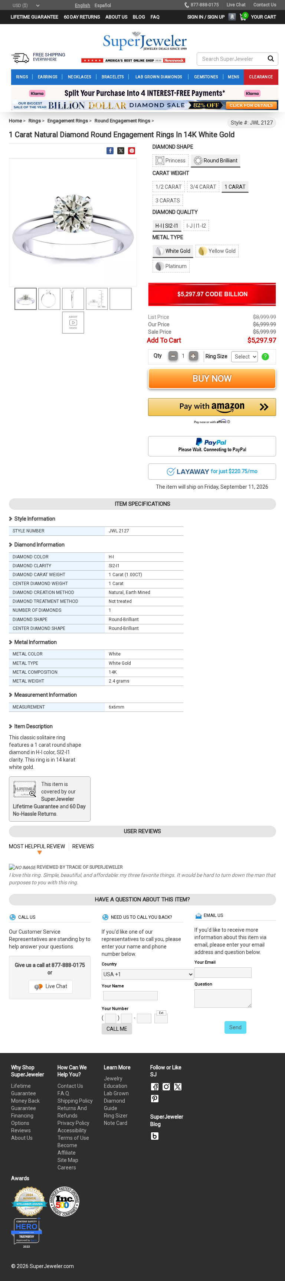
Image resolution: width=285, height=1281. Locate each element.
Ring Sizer (116, 1116)
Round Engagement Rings (122, 120)
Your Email (205, 962)
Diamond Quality (175, 212)
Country (109, 964)
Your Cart (262, 17)
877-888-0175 (205, 4)
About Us (22, 1138)
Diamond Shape (173, 147)
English (82, 5)
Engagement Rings (68, 120)
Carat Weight (171, 173)
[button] (212, 413)
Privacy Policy (73, 1123)
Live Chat (56, 986)
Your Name (113, 986)
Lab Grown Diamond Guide (116, 1100)
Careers (67, 1168)
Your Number (115, 1008)
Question (203, 984)
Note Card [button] (115, 1123)
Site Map (68, 1160)
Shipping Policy (75, 1101)
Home (15, 120)
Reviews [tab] (83, 846)
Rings (35, 120)
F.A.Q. (64, 1093)
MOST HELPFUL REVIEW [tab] (37, 846)
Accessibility (72, 1130)
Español (103, 5)
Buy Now (212, 378)
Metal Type (168, 237)
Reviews (21, 1130)
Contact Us (70, 1086)
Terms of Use (73, 1138)
